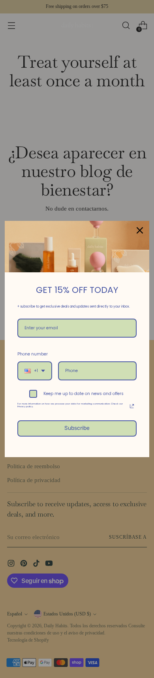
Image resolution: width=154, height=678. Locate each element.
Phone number (32, 354)
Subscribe (77, 428)
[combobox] (34, 370)
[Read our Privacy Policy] (132, 406)
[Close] (139, 230)
